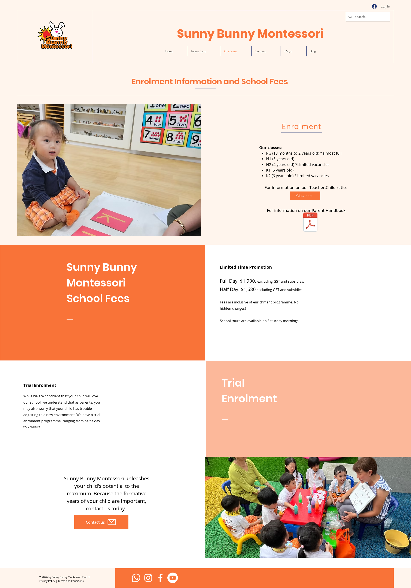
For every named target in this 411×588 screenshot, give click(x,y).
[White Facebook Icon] (160, 578)
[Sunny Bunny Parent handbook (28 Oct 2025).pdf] (310, 223)
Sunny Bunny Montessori (250, 34)
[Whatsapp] (136, 578)
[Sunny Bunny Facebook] (148, 578)
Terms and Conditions (71, 581)
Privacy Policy (47, 581)
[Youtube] (172, 578)
